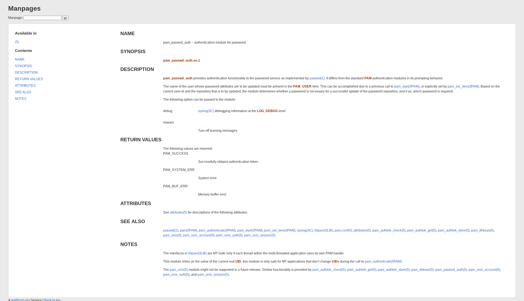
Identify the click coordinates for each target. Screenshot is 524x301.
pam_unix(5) (172, 235)
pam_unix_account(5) (199, 235)
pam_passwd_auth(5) (451, 269)
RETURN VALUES (140, 139)
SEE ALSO (132, 221)
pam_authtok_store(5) (454, 230)
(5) (17, 42)
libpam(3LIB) (323, 230)
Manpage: (15, 17)
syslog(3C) (206, 111)
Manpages (24, 8)
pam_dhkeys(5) (482, 230)
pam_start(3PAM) (406, 86)
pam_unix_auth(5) (229, 235)
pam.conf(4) (343, 230)
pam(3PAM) (188, 230)
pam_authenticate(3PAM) (217, 230)
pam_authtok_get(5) (421, 230)
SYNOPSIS (133, 51)
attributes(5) (178, 212)
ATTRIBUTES (135, 203)
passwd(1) (317, 78)
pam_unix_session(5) (260, 235)
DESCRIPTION (137, 69)
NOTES (128, 244)
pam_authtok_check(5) (388, 230)
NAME (127, 33)
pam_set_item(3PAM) (463, 86)
